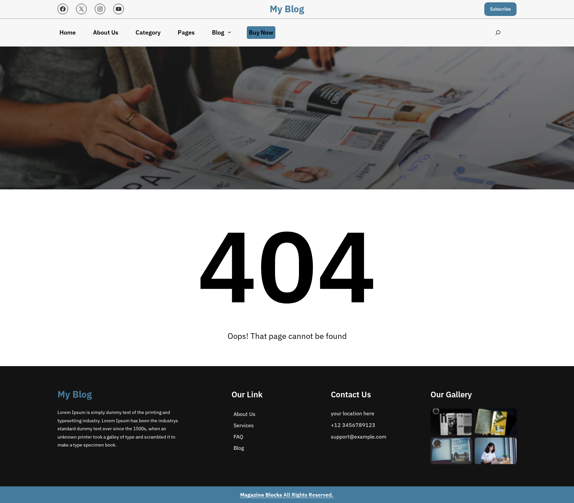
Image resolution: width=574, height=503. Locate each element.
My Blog (287, 9)
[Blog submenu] (229, 32)
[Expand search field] (498, 33)
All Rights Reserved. (287, 494)
